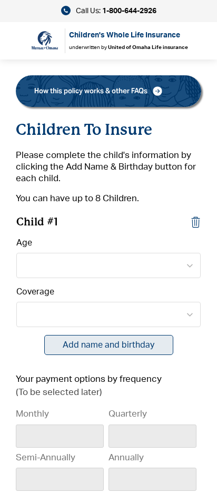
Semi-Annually (45, 457)
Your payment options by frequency (89, 378)
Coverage (35, 292)
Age (24, 243)
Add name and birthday (108, 345)
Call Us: (115, 11)
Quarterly (127, 413)
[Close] (196, 221)
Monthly (32, 413)
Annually (126, 457)
